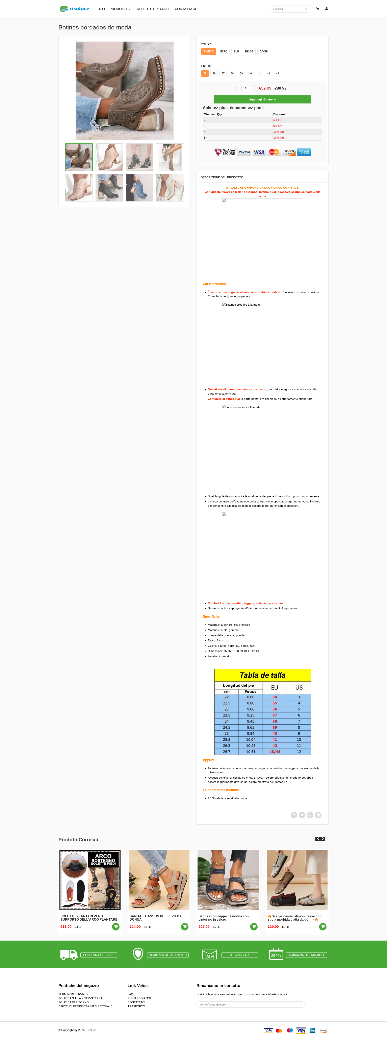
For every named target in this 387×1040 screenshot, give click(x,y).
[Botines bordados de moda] (124, 90)
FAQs (131, 994)
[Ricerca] (306, 9)
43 (277, 73)
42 (268, 73)
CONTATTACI (185, 9)
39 (241, 73)
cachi (264, 51)
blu (236, 51)
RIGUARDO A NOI (139, 998)
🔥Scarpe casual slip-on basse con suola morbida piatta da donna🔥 (294, 918)
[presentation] (317, 839)
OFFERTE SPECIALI (153, 9)
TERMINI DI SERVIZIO (73, 994)
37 (223, 73)
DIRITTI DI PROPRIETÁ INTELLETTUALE (85, 1006)
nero (223, 51)
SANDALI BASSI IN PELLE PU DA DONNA (156, 918)
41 (259, 73)
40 (250, 73)
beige (249, 51)
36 (214, 73)
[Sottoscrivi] (300, 1004)
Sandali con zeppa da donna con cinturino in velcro (224, 918)
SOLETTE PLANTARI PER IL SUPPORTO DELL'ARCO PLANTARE (89, 918)
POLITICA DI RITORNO (73, 1002)
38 (232, 73)
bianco (209, 51)
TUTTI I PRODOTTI (112, 9)
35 (205, 73)
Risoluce (90, 1030)
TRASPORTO (136, 1006)
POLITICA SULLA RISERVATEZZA (80, 998)
